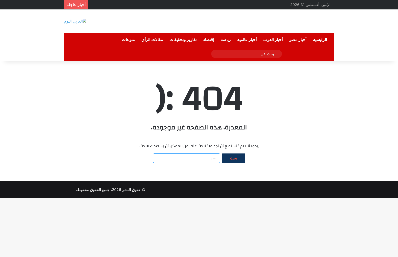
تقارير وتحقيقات (183, 40)
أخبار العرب (273, 40)
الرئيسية (320, 40)
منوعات (128, 40)
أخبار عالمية (247, 40)
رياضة (226, 40)
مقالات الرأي (152, 40)
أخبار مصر (298, 40)
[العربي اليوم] (75, 21)
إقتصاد (208, 40)
